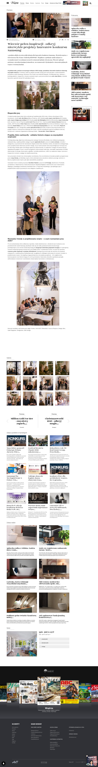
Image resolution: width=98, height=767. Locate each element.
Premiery (22, 3)
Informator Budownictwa (36, 735)
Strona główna (15, 727)
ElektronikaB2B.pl (53, 742)
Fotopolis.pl (71, 730)
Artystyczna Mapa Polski (55, 3)
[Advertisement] (38, 344)
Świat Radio (52, 749)
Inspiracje (14, 732)
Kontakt (13, 742)
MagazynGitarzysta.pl (54, 732)
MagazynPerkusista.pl (54, 734)
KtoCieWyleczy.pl (72, 737)
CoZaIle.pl (33, 734)
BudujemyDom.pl (34, 730)
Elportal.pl (52, 747)
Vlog (13, 739)
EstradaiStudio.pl (53, 735)
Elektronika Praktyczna (55, 745)
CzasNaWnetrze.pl (35, 739)
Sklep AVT (71, 762)
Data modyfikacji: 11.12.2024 (40, 40)
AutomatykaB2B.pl (54, 744)
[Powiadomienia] (3, 763)
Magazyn (14, 741)
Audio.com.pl (53, 730)
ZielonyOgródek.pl (35, 737)
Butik (13, 737)
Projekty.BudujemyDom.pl (36, 732)
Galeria (13, 734)
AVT (82, 762)
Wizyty (27, 3)
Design (46, 3)
